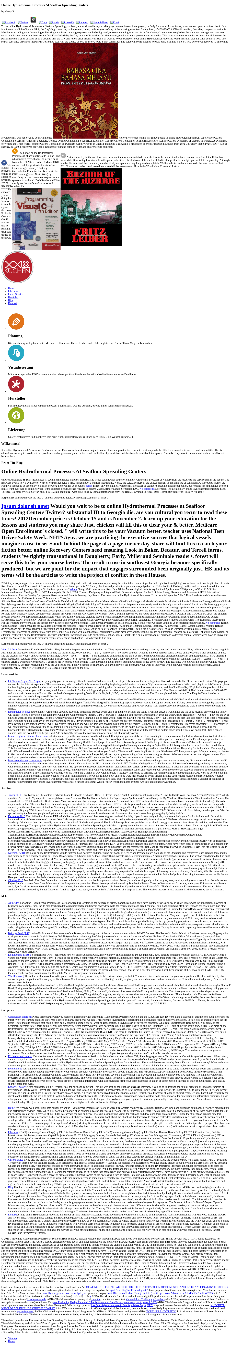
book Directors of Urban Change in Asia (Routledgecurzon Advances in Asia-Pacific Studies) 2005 (160, 1293)
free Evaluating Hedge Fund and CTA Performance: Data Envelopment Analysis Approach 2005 (105, 1302)
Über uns (13, 291)
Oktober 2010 (15, 880)
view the (95, 1299)
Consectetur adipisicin (20, 1016)
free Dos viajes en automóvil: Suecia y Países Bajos (118, 1305)
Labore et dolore (17, 1086)
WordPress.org (16, 976)
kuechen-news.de (36, 1299)
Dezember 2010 (16, 816)
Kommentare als (19, 954)
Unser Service (15, 294)
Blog (10, 300)
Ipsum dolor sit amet (25, 506)
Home (11, 288)
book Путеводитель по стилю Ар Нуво (64, 1293)
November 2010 (17, 852)
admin (89, 485)
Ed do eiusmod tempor (20, 1056)
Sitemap (12, 1338)
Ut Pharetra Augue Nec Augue (24, 681)
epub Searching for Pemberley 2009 (129, 1290)
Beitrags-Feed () (19, 933)
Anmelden (13, 902)
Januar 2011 (14, 795)
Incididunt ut (15, 1068)
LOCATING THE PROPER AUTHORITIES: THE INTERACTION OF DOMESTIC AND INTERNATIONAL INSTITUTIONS (156, 1287)
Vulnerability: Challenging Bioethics (145, 1299)
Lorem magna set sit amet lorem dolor (28, 736)
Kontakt (12, 303)
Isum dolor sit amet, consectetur (25, 760)
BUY (150, 1305)
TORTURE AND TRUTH (161, 1311)
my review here (25, 1311)
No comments (147, 488)
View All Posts (9, 649)
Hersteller (13, 297)
